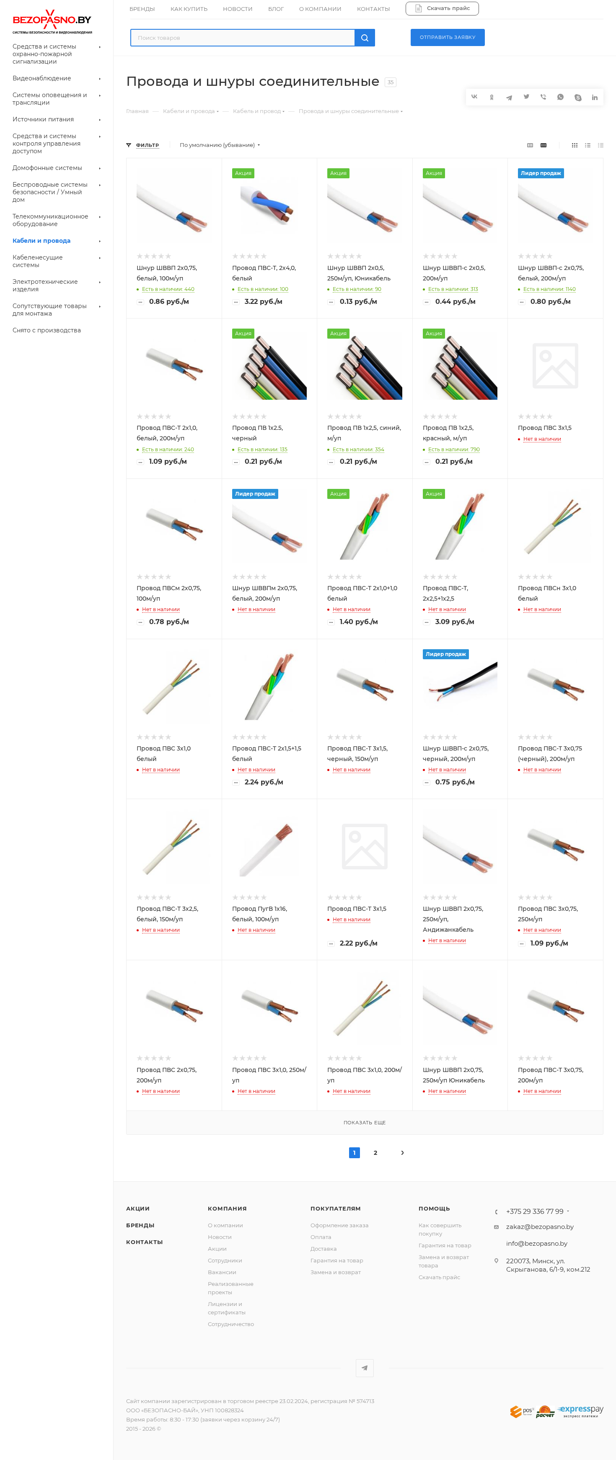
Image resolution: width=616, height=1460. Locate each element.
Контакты (144, 1242)
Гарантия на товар (337, 1260)
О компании (225, 1225)
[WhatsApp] (560, 96)
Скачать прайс (439, 1277)
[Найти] (365, 37)
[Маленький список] (530, 145)
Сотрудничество (231, 1324)
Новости (220, 1237)
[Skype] (577, 96)
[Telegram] (509, 96)
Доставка (324, 1248)
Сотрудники (225, 1260)
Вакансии (222, 1272)
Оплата (321, 1237)
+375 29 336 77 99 (535, 1211)
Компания (227, 1208)
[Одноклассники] (491, 96)
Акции (138, 1208)
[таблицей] (600, 145)
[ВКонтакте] (474, 96)
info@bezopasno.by (536, 1243)
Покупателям (336, 1208)
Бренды (140, 1225)
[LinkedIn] (594, 96)
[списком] (587, 145)
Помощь (434, 1208)
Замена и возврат (336, 1272)
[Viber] (543, 96)
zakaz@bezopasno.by (540, 1227)
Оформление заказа (340, 1225)
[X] (526, 96)
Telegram (365, 1368)
